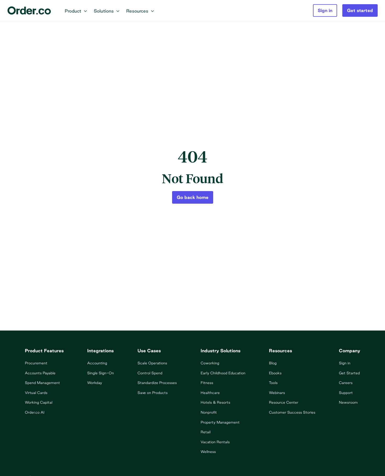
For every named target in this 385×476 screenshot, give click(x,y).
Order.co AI (34, 412)
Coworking (210, 363)
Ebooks (275, 373)
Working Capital (38, 402)
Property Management (220, 422)
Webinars (277, 393)
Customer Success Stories (292, 412)
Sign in (344, 363)
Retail (206, 432)
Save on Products (153, 393)
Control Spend (150, 373)
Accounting (97, 363)
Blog (273, 363)
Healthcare (210, 393)
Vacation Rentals (215, 442)
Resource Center (283, 402)
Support (346, 393)
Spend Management (42, 383)
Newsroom (348, 402)
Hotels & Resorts (215, 402)
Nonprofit (209, 412)
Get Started (349, 373)
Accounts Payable (40, 373)
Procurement (36, 363)
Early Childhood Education (223, 373)
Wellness (208, 452)
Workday (94, 383)
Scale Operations (152, 363)
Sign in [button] (325, 10)
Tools (273, 383)
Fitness (207, 383)
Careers (346, 383)
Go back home (192, 197)
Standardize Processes (157, 383)
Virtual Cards (36, 393)
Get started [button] (360, 10)
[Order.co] (29, 10)
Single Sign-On (100, 373)
